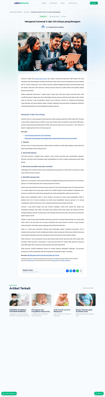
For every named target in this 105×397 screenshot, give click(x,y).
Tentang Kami (53, 3)
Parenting (26, 12)
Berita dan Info (73, 3)
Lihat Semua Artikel (88, 288)
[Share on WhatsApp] (77, 271)
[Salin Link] (80, 271)
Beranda (44, 3)
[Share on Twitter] (70, 271)
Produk (62, 3)
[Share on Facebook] (67, 271)
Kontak (94, 3)
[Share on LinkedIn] (74, 271)
